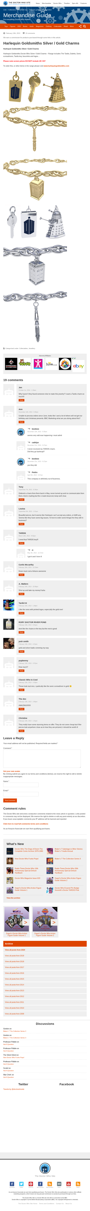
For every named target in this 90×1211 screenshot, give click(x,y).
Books (25, 26)
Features (83, 3)
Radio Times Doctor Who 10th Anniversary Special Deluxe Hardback (26, 871)
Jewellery (32, 348)
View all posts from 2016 (14, 973)
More (72, 26)
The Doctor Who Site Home (27, 1203)
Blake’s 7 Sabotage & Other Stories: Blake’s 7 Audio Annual (69, 850)
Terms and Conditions (46, 1203)
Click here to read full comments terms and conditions (25, 824)
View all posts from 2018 (14, 961)
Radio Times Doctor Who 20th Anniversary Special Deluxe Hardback (66, 871)
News (38, 3)
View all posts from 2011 (14, 1002)
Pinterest (31, 1187)
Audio (32, 26)
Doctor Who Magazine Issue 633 (27, 878)
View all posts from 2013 (14, 990)
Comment (7, 748)
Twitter (21, 1187)
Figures (12, 26)
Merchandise (46, 3)
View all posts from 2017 (14, 967)
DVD (19, 26)
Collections (12, 10)
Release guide (34, 10)
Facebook (12, 1187)
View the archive (13, 898)
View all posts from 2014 (14, 985)
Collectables (23, 348)
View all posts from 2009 (14, 1014)
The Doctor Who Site (45, 1176)
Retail (66, 26)
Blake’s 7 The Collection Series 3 (68, 859)
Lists (4, 10)
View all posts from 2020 (15, 950)
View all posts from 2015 (14, 979)
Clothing (48, 26)
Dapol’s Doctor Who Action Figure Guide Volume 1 (28, 889)
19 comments (30, 33)
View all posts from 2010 (14, 1008)
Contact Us (60, 1203)
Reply (21, 400)
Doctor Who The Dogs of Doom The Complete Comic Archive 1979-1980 (29, 850)
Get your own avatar (11, 771)
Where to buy (22, 10)
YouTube (68, 1187)
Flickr (59, 1187)
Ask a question (46, 10)
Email (6, 790)
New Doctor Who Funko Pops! (26, 859)
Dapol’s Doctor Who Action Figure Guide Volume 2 (68, 879)
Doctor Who (57, 3)
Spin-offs (75, 3)
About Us (68, 1203)
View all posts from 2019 (14, 956)
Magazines (39, 26)
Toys (6, 26)
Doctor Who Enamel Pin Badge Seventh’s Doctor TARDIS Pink (67, 889)
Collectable (57, 26)
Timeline (67, 3)
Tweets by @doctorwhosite (13, 1089)
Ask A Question (8, 1044)
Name (6, 781)
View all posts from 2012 (14, 996)
